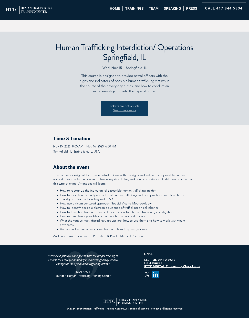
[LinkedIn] (155, 274)
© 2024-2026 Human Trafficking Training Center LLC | (98, 308)
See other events (124, 110)
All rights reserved (171, 308)
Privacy (155, 308)
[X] (147, 274)
